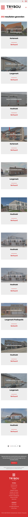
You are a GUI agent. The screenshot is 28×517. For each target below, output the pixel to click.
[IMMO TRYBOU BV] (11, 7)
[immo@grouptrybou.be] (26, 1)
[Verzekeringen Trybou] (19, 1)
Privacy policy (24, 512)
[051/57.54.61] (23, 1)
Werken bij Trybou (14, 497)
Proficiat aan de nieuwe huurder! (14, 28)
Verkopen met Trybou (14, 492)
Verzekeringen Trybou (14, 493)
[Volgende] (19, 446)
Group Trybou (14, 508)
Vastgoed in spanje (14, 490)
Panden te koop (14, 485)
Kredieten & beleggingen (14, 495)
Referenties (14, 499)
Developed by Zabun (14, 512)
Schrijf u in (14, 462)
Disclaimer (19, 512)
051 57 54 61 (14, 504)
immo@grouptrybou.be (14, 506)
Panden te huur (14, 486)
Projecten (14, 488)
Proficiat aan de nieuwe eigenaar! (14, 310)
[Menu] (26, 7)
